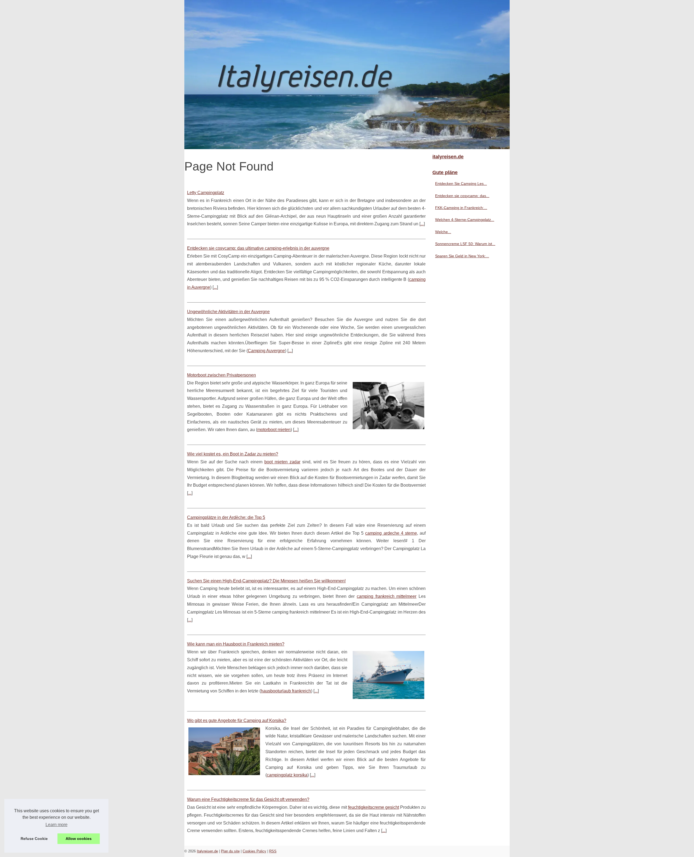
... (422, 224)
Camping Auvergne (266, 350)
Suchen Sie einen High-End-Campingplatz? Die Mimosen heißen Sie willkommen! (266, 581)
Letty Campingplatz (205, 192)
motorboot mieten (274, 429)
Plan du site (230, 851)
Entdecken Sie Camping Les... (461, 183)
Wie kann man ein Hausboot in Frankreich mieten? (235, 644)
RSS (273, 851)
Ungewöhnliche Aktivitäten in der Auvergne (228, 311)
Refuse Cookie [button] (34, 838)
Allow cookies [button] (79, 838)
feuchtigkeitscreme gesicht (373, 807)
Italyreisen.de (207, 851)
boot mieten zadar (282, 462)
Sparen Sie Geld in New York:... (462, 256)
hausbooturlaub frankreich (286, 691)
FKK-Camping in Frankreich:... (461, 208)
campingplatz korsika (287, 775)
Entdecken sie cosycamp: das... (462, 196)
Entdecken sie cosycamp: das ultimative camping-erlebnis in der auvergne (258, 248)
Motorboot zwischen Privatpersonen (221, 375)
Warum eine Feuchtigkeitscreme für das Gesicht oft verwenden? (248, 799)
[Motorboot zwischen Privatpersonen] (388, 405)
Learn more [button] (57, 824)
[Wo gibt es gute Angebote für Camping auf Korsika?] (224, 750)
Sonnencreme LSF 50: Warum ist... (465, 244)
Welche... (443, 232)
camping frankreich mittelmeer (386, 596)
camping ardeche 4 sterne (391, 533)
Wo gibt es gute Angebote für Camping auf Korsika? (236, 720)
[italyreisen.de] (347, 74)
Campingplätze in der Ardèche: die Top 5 (226, 517)
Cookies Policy (254, 851)
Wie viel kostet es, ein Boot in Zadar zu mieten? (232, 454)
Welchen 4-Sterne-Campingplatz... (464, 219)
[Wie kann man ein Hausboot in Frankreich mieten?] (388, 674)
